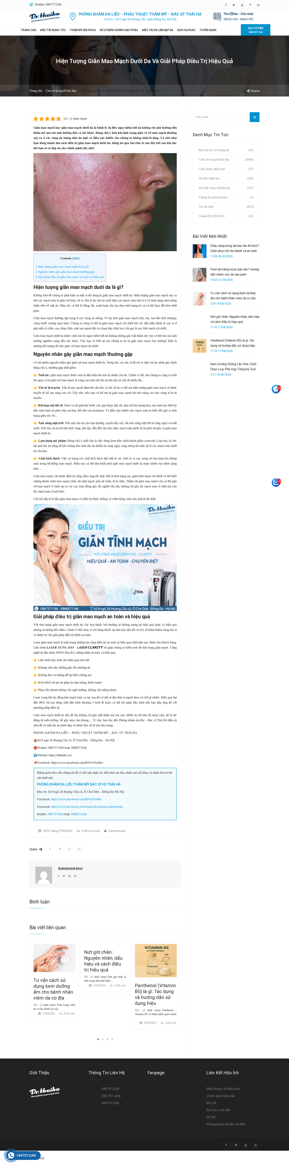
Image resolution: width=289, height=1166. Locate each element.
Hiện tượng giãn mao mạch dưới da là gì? (62, 266)
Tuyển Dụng (207, 30)
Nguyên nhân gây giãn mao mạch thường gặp (65, 271)
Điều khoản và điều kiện (223, 1089)
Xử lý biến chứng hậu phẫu (119, 30)
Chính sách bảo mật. (220, 1096)
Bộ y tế (211, 1103)
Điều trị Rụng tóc (53, 30)
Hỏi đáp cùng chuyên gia (214, 187)
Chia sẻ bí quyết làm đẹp (61, 90)
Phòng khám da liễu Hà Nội (225, 1124)
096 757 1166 (111, 1096)
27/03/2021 (49, 985)
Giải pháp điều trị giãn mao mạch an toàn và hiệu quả (70, 276)
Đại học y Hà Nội (218, 1110)
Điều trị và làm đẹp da (157, 30)
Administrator (117, 830)
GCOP (211, 1117)
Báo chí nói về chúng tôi (214, 150)
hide (75, 258)
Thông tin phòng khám (213, 197)
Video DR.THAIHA (212, 216)
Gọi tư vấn (255, 30)
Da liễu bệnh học (209, 178)
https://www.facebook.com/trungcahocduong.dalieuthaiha (87, 806)
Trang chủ (28, 30)
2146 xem (69, 985)
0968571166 (79, 814)
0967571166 (56, 814)
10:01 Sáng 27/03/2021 (58, 830)
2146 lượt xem (90, 830)
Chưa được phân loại (212, 169)
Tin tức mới (206, 206)
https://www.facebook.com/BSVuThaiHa (76, 799)
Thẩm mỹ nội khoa (83, 30)
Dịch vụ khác (186, 30)
